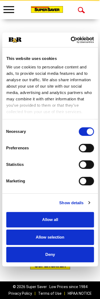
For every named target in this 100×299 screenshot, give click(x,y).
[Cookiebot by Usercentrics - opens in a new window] (71, 39)
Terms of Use (50, 293)
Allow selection (50, 237)
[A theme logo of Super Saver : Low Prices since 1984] (47, 9)
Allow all (50, 219)
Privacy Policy (20, 293)
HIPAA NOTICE (80, 293)
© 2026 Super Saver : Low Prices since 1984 (50, 287)
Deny (50, 254)
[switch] (86, 148)
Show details (71, 202)
